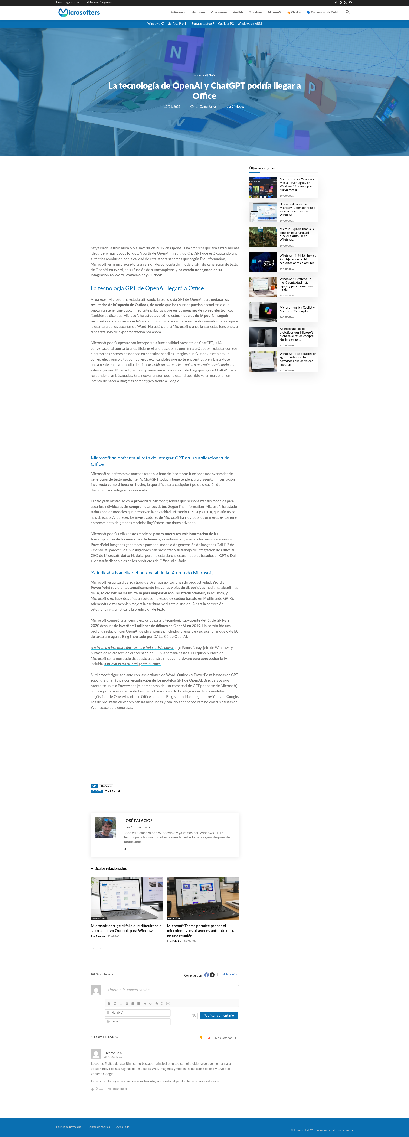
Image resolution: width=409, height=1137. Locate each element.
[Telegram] (199, 170)
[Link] (157, 1003)
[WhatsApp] (179, 170)
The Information (113, 791)
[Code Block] (151, 1003)
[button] (348, 12)
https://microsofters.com (137, 827)
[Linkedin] (189, 170)
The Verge (106, 786)
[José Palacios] (107, 834)
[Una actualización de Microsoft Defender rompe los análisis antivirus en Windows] (263, 212)
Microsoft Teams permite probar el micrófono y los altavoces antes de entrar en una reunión (202, 931)
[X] (345, 2)
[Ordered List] (133, 1003)
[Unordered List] (139, 1003)
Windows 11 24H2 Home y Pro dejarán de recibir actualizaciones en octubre (298, 259)
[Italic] (115, 1003)
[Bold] (109, 1003)
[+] (168, 1003)
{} (162, 1003)
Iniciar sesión (229, 974)
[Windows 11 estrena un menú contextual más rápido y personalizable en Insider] (263, 287)
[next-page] (100, 949)
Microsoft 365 (204, 75)
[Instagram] (340, 2)
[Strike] (127, 1003)
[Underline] (121, 1003)
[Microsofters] (88, 13)
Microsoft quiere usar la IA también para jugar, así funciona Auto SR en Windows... (297, 234)
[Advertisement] (165, 211)
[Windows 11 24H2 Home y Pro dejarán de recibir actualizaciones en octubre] (263, 262)
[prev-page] (93, 949)
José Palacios (235, 106)
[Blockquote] (145, 1003)
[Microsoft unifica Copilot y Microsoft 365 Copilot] (263, 312)
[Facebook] (335, 2)
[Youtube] (350, 2)
